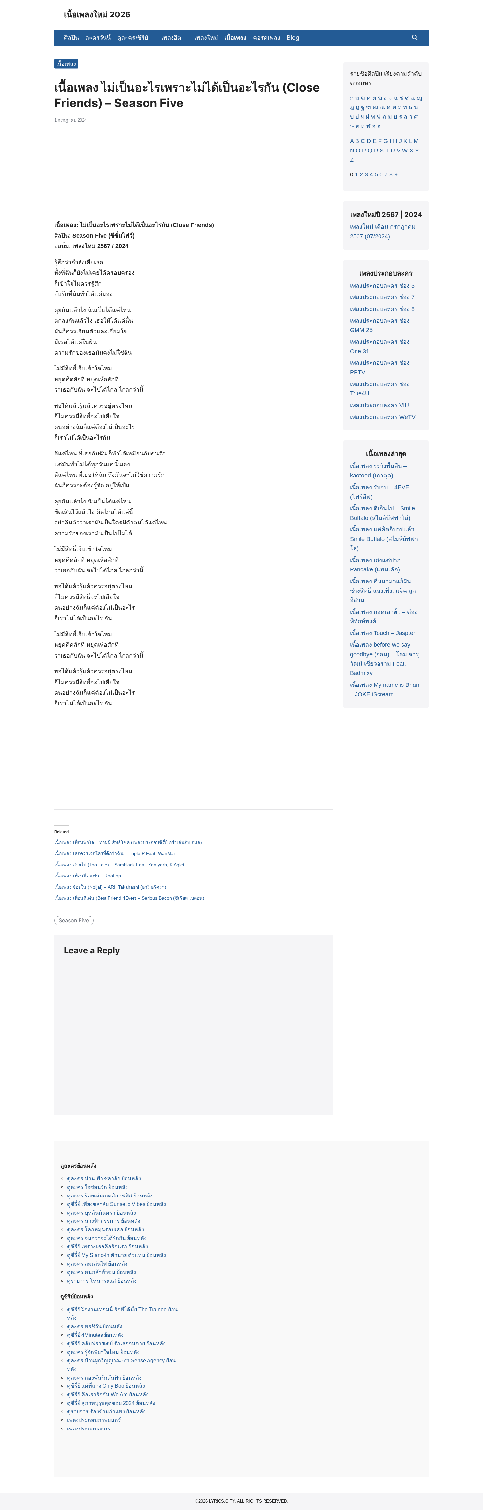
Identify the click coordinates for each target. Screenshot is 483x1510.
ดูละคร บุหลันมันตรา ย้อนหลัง (101, 1213)
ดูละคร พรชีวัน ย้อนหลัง (94, 1326)
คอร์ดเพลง (266, 37)
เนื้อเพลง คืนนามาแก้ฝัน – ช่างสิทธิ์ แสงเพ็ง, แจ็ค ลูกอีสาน (383, 591)
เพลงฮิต (171, 37)
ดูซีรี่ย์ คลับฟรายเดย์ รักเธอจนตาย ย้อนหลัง (116, 1343)
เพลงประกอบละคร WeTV (383, 417)
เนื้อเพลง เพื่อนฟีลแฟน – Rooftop (87, 875)
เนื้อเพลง (235, 37)
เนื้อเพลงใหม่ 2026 (97, 14)
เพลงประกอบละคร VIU (379, 405)
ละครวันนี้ (98, 37)
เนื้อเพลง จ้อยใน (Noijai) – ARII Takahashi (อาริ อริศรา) (110, 887)
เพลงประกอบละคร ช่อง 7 (382, 297)
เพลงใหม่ (206, 37)
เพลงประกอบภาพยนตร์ (94, 1420)
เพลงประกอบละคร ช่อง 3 (382, 285)
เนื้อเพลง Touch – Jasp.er (382, 633)
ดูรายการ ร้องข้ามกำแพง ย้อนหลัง (106, 1411)
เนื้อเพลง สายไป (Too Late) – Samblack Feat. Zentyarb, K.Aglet (119, 864)
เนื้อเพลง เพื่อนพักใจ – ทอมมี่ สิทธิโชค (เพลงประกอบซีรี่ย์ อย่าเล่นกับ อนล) (128, 842)
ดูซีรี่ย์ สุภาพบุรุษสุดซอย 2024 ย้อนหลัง (111, 1403)
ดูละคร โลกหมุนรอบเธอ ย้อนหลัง (105, 1229)
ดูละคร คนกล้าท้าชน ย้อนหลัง (101, 1272)
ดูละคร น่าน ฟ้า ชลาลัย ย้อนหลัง (104, 1178)
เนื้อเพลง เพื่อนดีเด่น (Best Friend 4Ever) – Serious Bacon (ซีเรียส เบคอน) (129, 898)
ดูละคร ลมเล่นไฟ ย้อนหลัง (97, 1263)
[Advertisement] (194, 175)
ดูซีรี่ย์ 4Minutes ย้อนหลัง (95, 1335)
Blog (293, 37)
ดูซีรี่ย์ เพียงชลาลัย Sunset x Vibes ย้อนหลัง (116, 1204)
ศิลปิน (71, 37)
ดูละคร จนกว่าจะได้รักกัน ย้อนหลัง (107, 1238)
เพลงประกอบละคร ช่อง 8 (382, 309)
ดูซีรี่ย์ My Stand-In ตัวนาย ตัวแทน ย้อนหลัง (116, 1255)
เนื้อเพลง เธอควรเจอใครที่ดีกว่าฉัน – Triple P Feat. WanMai (114, 853)
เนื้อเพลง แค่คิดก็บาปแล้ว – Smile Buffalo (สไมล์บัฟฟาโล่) (384, 539)
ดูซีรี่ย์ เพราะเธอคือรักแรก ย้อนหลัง (107, 1246)
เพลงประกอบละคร (88, 1428)
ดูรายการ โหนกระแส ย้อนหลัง (102, 1281)
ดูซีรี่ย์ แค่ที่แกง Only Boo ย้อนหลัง (106, 1386)
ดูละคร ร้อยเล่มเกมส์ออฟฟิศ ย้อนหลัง (110, 1195)
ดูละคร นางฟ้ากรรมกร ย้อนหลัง (103, 1221)
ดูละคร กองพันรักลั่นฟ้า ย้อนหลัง (104, 1378)
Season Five (74, 920)
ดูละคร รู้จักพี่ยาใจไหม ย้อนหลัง (103, 1352)
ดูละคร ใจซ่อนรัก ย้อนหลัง (97, 1187)
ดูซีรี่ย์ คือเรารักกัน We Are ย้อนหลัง (108, 1394)
